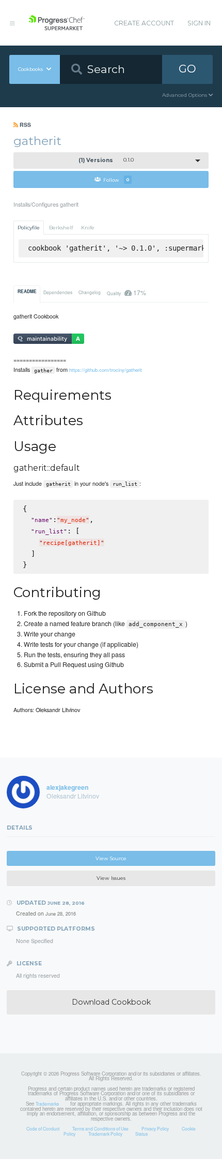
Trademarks (47, 1103)
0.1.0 (106, 160)
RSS (24, 124)
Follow (116, 179)
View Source (111, 858)
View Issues (111, 878)
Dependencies (57, 292)
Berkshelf (61, 227)
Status (141, 1134)
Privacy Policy (155, 1128)
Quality (126, 292)
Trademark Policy (105, 1134)
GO (187, 68)
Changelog (89, 292)
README (27, 291)
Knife (87, 227)
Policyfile (29, 227)
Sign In (199, 23)
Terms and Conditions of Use (100, 1128)
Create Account (144, 23)
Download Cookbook (111, 1002)
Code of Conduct (42, 1128)
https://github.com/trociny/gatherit (105, 369)
